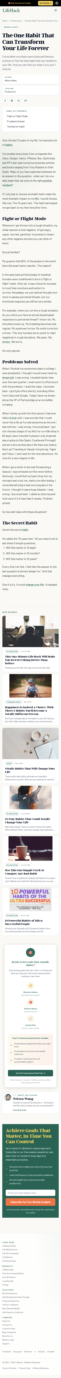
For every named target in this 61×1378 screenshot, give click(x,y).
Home (4, 21)
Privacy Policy (24, 1368)
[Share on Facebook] (5, 100)
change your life (35, 584)
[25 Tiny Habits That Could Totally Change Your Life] (30, 797)
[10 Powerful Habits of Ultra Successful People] (30, 899)
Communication (14, 702)
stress (6, 341)
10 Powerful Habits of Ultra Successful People (23, 922)
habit (25, 529)
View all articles (19, 1110)
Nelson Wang (10, 80)
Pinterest (28, 1351)
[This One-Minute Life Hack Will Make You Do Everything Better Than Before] (30, 631)
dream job (8, 377)
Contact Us (7, 1325)
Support (5, 1343)
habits (8, 144)
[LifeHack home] (11, 10)
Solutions (8, 1290)
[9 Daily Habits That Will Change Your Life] (30, 743)
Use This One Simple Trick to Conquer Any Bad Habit (24, 871)
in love (13, 417)
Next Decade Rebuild (11, 1308)
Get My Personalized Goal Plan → (30, 1073)
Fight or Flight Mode (17, 116)
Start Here (8, 1242)
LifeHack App (8, 1269)
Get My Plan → (45, 3)
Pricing (5, 1285)
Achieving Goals (9, 1261)
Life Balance (7, 1257)
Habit (9, 763)
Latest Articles (8, 1328)
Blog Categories (9, 1332)
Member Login (8, 1340)
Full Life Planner (9, 1277)
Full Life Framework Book (13, 1273)
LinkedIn (50, 1351)
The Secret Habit (16, 126)
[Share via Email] (25, 100)
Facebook (6, 1351)
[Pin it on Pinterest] (12, 100)
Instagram (17, 1351)
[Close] (57, 3)
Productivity (16, 21)
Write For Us (7, 1336)
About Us (6, 1321)
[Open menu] (55, 10)
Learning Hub (7, 1281)
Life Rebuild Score (9, 1249)
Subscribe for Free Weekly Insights (30, 1202)
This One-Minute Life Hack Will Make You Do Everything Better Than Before (30, 660)
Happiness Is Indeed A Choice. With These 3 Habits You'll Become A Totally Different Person (29, 710)
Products (7, 1266)
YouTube (41, 1351)
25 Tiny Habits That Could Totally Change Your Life (27, 820)
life (37, 198)
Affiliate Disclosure (41, 1368)
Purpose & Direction (10, 1301)
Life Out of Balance (10, 1304)
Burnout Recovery (9, 1293)
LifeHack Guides (9, 1246)
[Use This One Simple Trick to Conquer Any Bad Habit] (31, 848)
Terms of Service (9, 1368)
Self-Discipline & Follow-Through (16, 1297)
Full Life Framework (10, 1253)
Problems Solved (15, 121)
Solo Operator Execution (12, 1312)
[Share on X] (19, 100)
